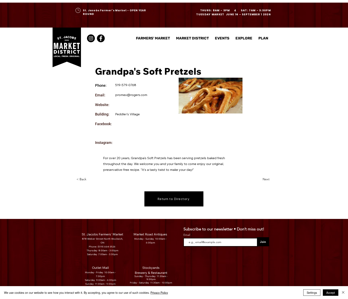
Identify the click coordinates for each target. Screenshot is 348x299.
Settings (312, 293)
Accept (330, 293)
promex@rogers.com (131, 95)
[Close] (343, 292)
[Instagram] (91, 38)
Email (187, 234)
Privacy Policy (159, 293)
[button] (192, 38)
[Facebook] (101, 38)
